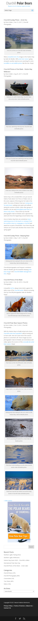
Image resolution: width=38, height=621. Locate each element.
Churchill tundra (18, 290)
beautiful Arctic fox (13, 57)
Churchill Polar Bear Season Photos (15, 323)
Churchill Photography (10, 576)
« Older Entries (8, 501)
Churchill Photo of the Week (13, 280)
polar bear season (23, 59)
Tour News (7, 581)
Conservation (7, 578)
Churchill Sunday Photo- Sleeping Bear (16, 236)
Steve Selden (9, 22)
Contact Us (7, 608)
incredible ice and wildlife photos (13, 63)
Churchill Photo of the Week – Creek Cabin (16, 566)
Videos (6, 584)
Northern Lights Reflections (12, 557)
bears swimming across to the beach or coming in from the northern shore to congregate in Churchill (18, 221)
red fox (12, 288)
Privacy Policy (8, 606)
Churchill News (8, 573)
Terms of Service (19, 606)
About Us (29, 606)
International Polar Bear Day (12, 563)
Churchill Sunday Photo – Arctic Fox (15, 20)
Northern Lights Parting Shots (12, 555)
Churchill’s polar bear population (13, 333)
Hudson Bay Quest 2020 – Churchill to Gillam (16, 560)
